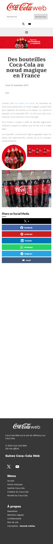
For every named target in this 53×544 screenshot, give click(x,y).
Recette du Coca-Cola (17, 495)
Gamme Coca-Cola (16, 488)
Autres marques (15, 484)
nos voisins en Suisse (25, 103)
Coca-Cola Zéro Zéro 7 (21, 300)
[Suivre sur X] (23, 23)
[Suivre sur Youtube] (29, 23)
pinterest (28, 234)
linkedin (28, 240)
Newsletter (12, 511)
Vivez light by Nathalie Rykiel (25, 336)
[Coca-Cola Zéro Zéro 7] (26, 327)
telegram (28, 253)
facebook (28, 227)
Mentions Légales (15, 515)
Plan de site (12, 522)
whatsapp (28, 247)
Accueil (10, 480)
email (28, 260)
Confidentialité (14, 518)
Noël (7, 93)
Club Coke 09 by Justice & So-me (26, 376)
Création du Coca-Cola (17, 491)
